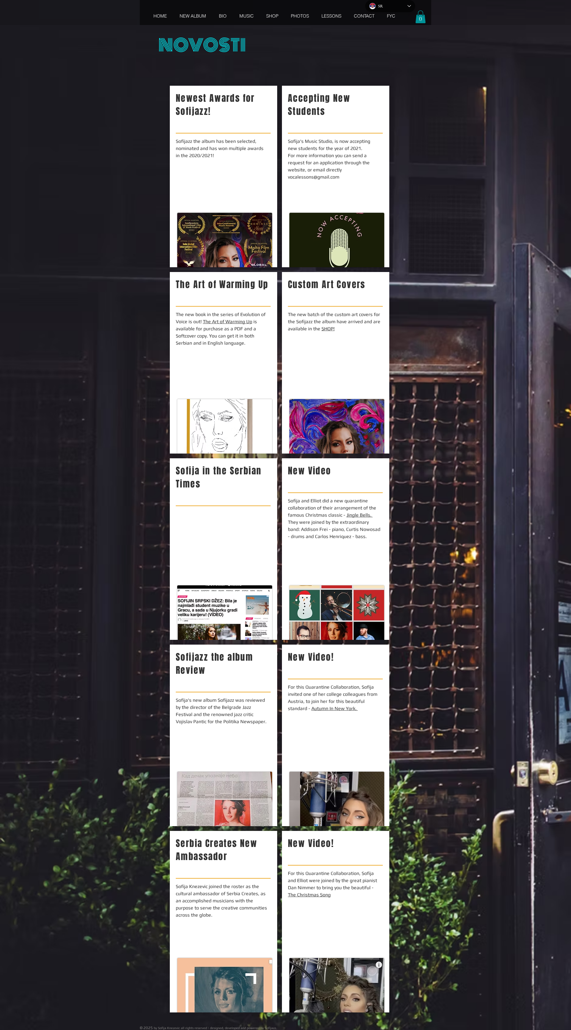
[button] (420, 16)
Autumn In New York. (334, 708)
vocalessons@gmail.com (313, 177)
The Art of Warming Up (227, 321)
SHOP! (328, 329)
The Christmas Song (309, 895)
